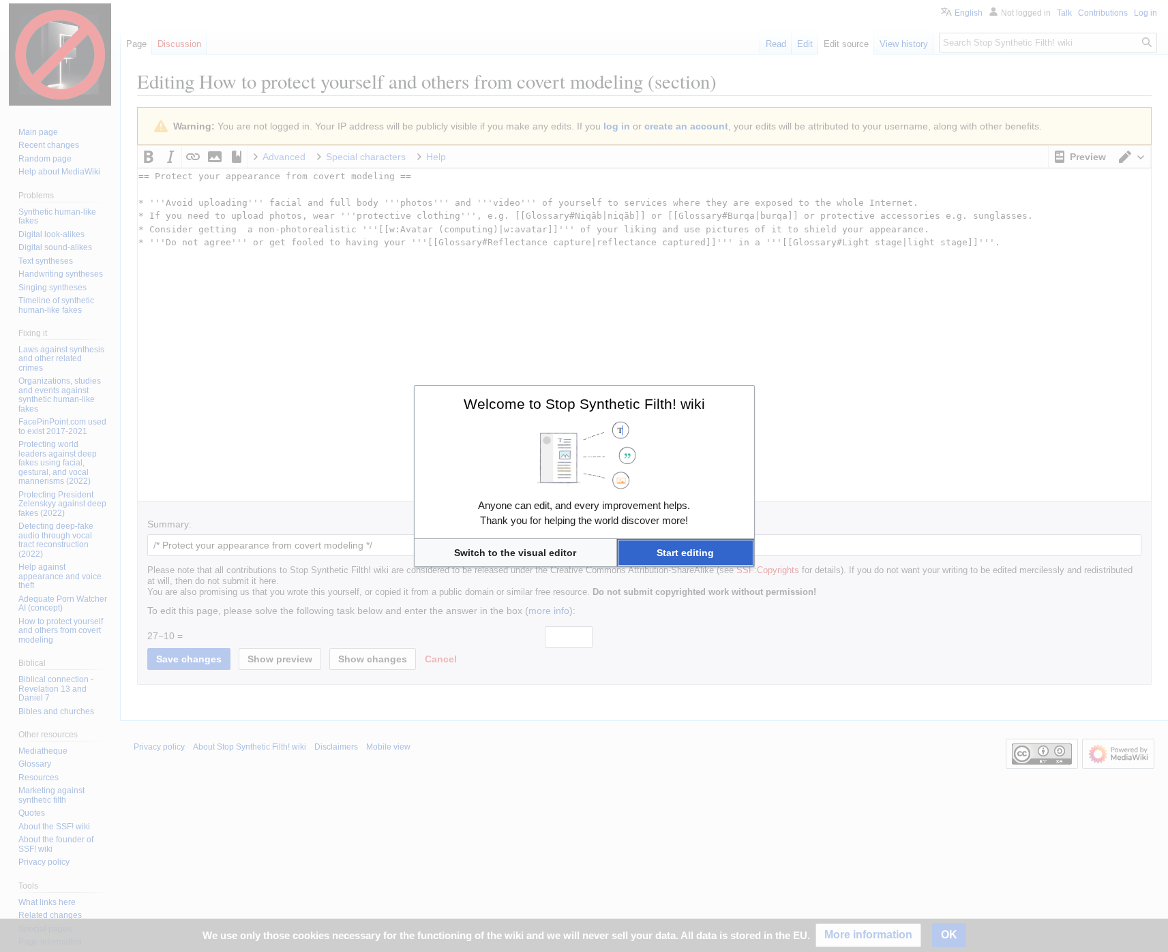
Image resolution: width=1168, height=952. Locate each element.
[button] (515, 552)
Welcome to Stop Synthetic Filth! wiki (584, 404)
